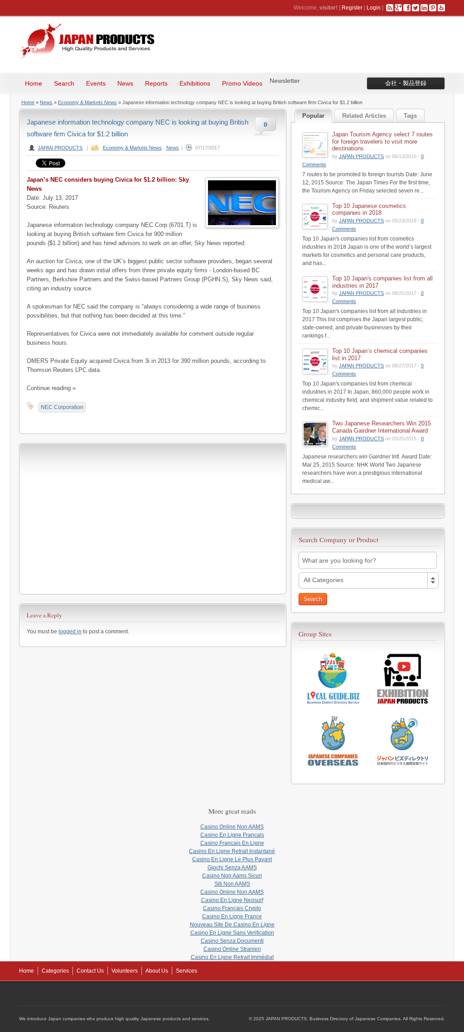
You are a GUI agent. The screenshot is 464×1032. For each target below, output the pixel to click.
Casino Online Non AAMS (232, 827)
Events (96, 83)
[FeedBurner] (441, 8)
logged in (70, 631)
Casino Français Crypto (232, 908)
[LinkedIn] (424, 8)
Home (33, 83)
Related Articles (364, 115)
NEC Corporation (62, 407)
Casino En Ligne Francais (232, 835)
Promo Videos (242, 83)
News (125, 83)
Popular (313, 115)
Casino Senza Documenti (232, 941)
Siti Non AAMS (232, 884)
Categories (55, 971)
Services (186, 971)
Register (352, 8)
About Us (156, 971)
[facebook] (407, 8)
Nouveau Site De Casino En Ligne (232, 924)
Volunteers (124, 971)
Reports (156, 83)
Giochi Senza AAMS (232, 867)
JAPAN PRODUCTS (60, 147)
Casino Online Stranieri (232, 949)
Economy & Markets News (87, 102)
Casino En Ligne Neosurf (232, 900)
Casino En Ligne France (232, 916)
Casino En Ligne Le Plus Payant (232, 859)
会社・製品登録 (405, 83)
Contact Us (90, 971)
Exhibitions (194, 83)
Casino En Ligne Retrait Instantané (232, 851)
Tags (410, 115)
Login (374, 8)
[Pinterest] (432, 8)
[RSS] (389, 8)
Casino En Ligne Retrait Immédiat (232, 957)
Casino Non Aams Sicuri (232, 876)
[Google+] (398, 8)
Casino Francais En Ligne (232, 843)
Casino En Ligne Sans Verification (232, 933)
